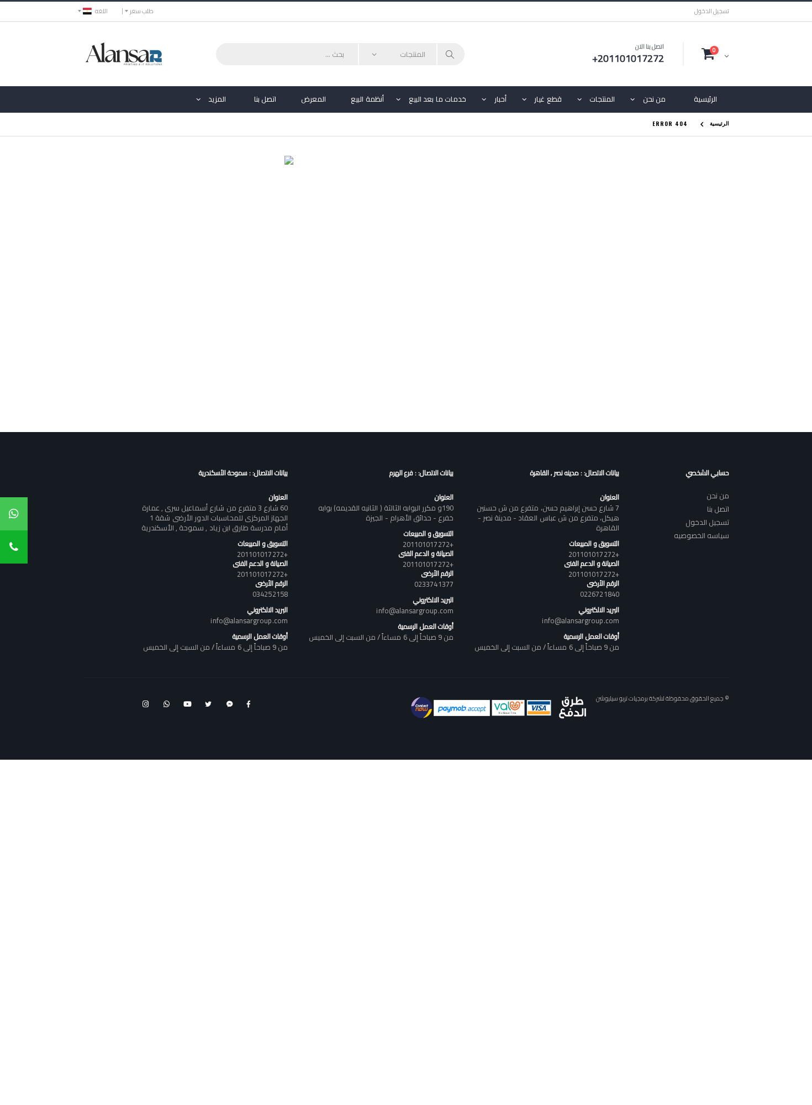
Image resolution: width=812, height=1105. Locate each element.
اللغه (101, 11)
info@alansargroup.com (580, 620)
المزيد (217, 99)
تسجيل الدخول (711, 11)
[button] (715, 53)
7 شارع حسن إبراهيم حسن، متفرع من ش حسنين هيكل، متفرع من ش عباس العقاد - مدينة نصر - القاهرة (548, 517)
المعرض (313, 99)
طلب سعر (142, 11)
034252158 (270, 594)
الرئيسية (705, 99)
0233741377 (434, 584)
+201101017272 (593, 554)
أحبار (500, 99)
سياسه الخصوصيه (701, 535)
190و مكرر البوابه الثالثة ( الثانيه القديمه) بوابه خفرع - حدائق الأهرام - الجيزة (385, 512)
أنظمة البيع (367, 99)
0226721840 (599, 594)
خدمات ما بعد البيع (438, 99)
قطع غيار (548, 99)
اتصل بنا (265, 99)
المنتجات (602, 99)
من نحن (654, 99)
